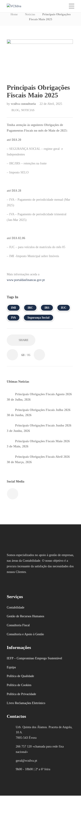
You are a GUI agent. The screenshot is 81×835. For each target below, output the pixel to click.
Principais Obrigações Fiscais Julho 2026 (42, 410)
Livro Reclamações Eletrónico (26, 703)
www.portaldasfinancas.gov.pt (26, 280)
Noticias (30, 14)
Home (14, 14)
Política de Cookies (19, 685)
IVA (13, 317)
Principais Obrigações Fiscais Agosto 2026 (43, 394)
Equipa (11, 667)
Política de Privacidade (21, 694)
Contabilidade (15, 607)
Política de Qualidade (20, 676)
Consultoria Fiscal (18, 625)
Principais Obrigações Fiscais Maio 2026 (42, 441)
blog (15, 110)
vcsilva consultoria (24, 103)
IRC (30, 307)
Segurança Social (38, 317)
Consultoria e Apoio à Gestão (25, 634)
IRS (47, 307)
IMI (13, 307)
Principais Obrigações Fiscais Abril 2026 (42, 456)
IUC (63, 307)
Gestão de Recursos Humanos (25, 616)
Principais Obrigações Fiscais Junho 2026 (43, 425)
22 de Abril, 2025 (51, 103)
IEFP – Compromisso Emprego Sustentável (34, 658)
